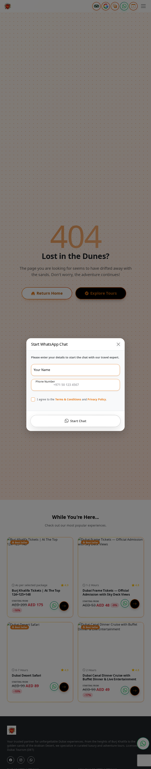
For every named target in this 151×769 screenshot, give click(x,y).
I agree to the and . (72, 399)
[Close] (118, 344)
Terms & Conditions (68, 399)
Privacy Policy (96, 399)
